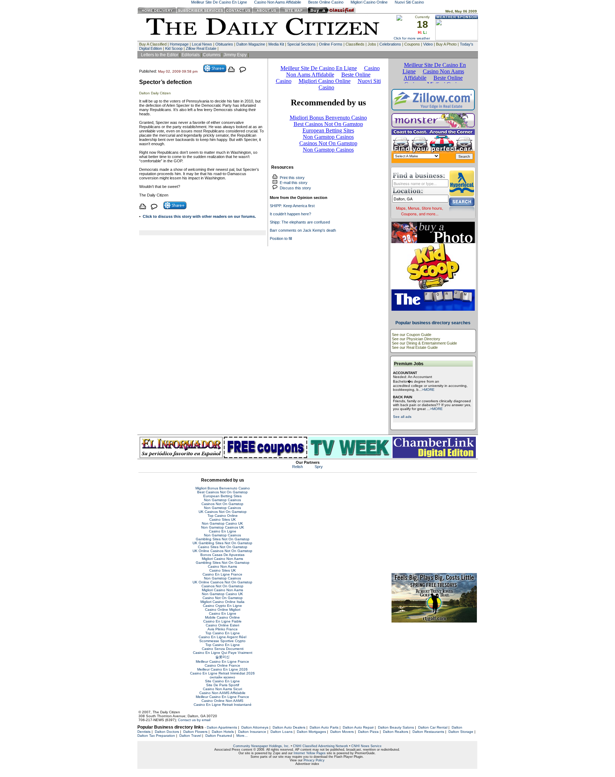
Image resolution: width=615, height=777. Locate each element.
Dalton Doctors (167, 732)
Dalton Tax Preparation (156, 735)
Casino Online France (222, 665)
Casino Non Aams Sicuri (222, 689)
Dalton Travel (190, 735)
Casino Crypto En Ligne (222, 606)
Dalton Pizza (368, 732)
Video (428, 44)
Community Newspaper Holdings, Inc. (261, 746)
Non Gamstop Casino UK (222, 523)
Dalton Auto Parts (324, 727)
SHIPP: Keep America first (292, 206)
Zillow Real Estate (201, 48)
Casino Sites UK (222, 519)
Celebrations (390, 44)
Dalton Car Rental (432, 727)
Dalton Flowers (195, 732)
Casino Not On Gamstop (223, 598)
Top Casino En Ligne (222, 633)
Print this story (291, 177)
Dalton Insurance (252, 732)
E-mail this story (293, 182)
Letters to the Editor (159, 54)
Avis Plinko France (222, 629)
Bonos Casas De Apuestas (222, 555)
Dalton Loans (281, 732)
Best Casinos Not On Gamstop (222, 492)
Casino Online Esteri (222, 625)
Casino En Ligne (222, 531)
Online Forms (330, 44)
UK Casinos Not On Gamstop (223, 512)
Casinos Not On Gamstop (222, 504)
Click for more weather (412, 38)
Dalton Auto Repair (358, 727)
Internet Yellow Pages (310, 753)
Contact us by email (194, 720)
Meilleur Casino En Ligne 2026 (222, 669)
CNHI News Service (366, 746)
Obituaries (224, 44)
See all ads (402, 417)
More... (242, 735)
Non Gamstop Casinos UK (222, 527)
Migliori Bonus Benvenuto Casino (222, 488)
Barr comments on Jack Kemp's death (303, 230)
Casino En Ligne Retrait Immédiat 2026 (222, 673)
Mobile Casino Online (222, 617)
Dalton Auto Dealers (289, 727)
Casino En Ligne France (222, 574)
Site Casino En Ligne (222, 681)
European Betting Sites (222, 496)
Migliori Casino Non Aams (222, 559)
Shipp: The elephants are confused (300, 222)
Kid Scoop (174, 48)
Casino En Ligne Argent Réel (222, 637)
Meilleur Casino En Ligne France (222, 661)
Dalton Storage (460, 732)
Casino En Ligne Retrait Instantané (223, 705)
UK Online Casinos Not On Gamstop (222, 551)
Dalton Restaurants (428, 732)
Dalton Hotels (223, 732)
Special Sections (301, 44)
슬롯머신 (222, 657)
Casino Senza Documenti (222, 649)
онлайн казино (222, 677)
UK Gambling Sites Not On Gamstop (222, 543)
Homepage (179, 44)
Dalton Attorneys (254, 727)
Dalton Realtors (395, 732)
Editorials (191, 54)
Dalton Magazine (250, 44)
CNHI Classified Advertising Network (320, 746)
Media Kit (276, 44)
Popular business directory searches (433, 322)
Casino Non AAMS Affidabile (222, 693)
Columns (211, 54)
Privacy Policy (314, 760)
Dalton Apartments (222, 727)
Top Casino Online (222, 516)
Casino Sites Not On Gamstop (222, 547)
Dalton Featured (218, 735)
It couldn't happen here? (290, 214)
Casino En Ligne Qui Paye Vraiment (222, 653)
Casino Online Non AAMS (222, 701)
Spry (319, 466)
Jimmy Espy (235, 54)
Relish (297, 466)
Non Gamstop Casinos (222, 500)
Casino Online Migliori (222, 609)
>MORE (428, 390)
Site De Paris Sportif (222, 685)
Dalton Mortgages (311, 732)
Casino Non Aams (222, 566)
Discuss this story (294, 188)
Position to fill (281, 238)
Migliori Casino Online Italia (222, 602)
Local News (202, 44)
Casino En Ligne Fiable (222, 621)
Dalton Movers (342, 732)
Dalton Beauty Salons (396, 727)
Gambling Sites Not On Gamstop (222, 539)
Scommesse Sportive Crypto (222, 641)
